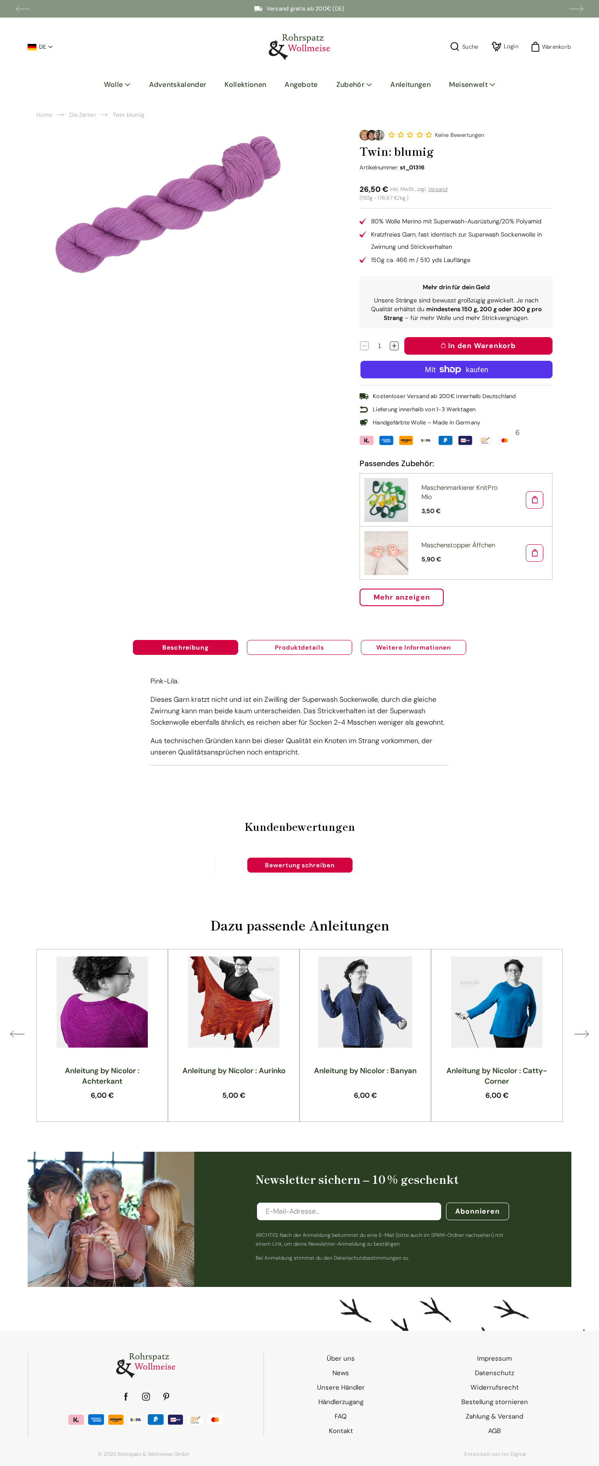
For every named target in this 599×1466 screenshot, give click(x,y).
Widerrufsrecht (495, 1387)
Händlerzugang (341, 1402)
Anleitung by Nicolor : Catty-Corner (496, 1076)
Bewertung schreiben (300, 865)
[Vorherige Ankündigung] (22, 8)
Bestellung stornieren (494, 1402)
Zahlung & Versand (494, 1416)
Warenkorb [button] (554, 46)
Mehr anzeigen (402, 597)
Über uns (341, 1358)
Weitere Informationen (413, 647)
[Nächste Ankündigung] (576, 8)
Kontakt (341, 1430)
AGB (494, 1430)
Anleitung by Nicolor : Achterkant (102, 1076)
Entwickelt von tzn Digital (495, 1454)
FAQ (341, 1416)
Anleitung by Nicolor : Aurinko (233, 1070)
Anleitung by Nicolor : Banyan (365, 1070)
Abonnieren (477, 1211)
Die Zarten (82, 115)
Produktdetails (299, 647)
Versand (437, 189)
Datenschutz (494, 1373)
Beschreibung (185, 647)
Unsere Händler (341, 1387)
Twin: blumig (128, 115)
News (340, 1373)
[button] (117, 84)
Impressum (494, 1358)
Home (44, 115)
